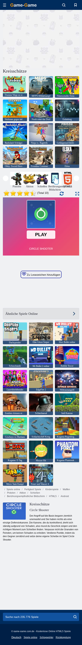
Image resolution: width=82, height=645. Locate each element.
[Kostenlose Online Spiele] (23, 5)
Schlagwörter (46, 637)
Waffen (66, 489)
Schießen (35, 492)
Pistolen (10, 492)
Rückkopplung (63, 637)
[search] (75, 617)
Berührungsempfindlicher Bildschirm (25, 496)
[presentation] (5, 178)
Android (64, 496)
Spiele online (13, 489)
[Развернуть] (77, 193)
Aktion (22, 492)
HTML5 (52, 496)
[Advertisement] (35, 38)
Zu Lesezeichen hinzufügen (43, 274)
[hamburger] (4, 5)
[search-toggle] (64, 5)
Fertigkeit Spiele (32, 489)
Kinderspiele (52, 489)
